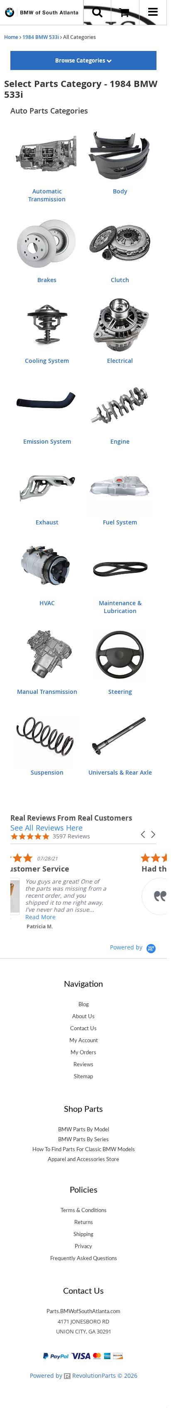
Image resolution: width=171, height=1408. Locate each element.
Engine (119, 441)
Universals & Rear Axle (120, 772)
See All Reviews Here (46, 828)
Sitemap (83, 1077)
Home (11, 37)
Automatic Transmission (47, 195)
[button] (143, 834)
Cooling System (47, 361)
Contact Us (83, 1028)
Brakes (46, 280)
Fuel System (120, 522)
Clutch (120, 280)
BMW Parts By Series (83, 1139)
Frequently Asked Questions (83, 1258)
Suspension (47, 772)
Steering (120, 692)
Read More (68, 917)
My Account (83, 1040)
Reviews (83, 1064)
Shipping (83, 1234)
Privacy (83, 1246)
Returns (83, 1222)
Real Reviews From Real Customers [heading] (71, 817)
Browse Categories (80, 60)
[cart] (125, 12)
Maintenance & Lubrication (120, 607)
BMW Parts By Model (83, 1130)
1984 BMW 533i (40, 37)
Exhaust (47, 522)
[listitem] (72, 893)
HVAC (47, 603)
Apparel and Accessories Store (83, 1159)
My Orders (83, 1052)
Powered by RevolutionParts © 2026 (83, 1375)
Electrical (120, 361)
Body (120, 191)
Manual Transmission (47, 692)
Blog (83, 1004)
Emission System (47, 441)
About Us (83, 1016)
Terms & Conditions (84, 1210)
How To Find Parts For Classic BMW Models (83, 1149)
